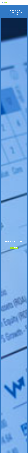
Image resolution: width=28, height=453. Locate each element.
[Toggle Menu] (26, 2)
